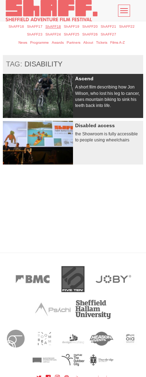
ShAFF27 (108, 34)
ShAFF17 (35, 26)
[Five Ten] (73, 279)
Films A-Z (117, 42)
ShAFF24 (53, 34)
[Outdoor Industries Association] (130, 339)
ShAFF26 (90, 34)
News (22, 42)
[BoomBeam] (44, 339)
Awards (58, 42)
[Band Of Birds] (16, 339)
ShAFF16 (16, 26)
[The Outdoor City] (73, 360)
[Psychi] (53, 309)
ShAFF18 (53, 26)
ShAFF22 (127, 26)
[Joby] (113, 279)
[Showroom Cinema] (44, 360)
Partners (73, 42)
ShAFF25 (71, 34)
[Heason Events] (101, 339)
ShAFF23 (35, 34)
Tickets (101, 42)
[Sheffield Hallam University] (93, 309)
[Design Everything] (73, 339)
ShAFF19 (71, 26)
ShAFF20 (90, 26)
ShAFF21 (108, 26)
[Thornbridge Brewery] (101, 360)
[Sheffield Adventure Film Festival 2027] (51, 10)
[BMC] (32, 279)
